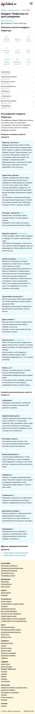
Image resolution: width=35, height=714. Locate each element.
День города (5, 586)
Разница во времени (8, 653)
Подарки (4, 700)
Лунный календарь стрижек (11, 630)
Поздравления (6, 584)
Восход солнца (6, 648)
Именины (4, 595)
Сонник (3, 706)
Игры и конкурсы (7, 697)
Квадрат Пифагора (8, 669)
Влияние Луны (6, 637)
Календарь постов (7, 573)
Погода (3, 646)
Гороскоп (4, 606)
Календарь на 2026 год (9, 566)
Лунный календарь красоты (11, 632)
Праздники (5, 582)
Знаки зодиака (6, 601)
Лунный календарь (8, 627)
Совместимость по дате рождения (15, 553)
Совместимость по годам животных (14, 621)
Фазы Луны (5, 634)
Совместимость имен (8, 616)
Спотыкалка (5, 681)
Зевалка (4, 679)
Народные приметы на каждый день (14, 687)
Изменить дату (7, 21)
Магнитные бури (7, 643)
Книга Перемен (6, 666)
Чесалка (4, 674)
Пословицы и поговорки (9, 692)
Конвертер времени (8, 655)
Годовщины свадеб (8, 575)
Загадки (4, 695)
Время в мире (6, 650)
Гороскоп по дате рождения (11, 613)
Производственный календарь (12, 568)
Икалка (3, 676)
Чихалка (4, 671)
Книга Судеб (5, 664)
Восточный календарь (9, 611)
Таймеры (4, 658)
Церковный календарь (9, 570)
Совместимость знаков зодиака (14, 555)
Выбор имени (6, 593)
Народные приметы (8, 690)
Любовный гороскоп (8, 609)
